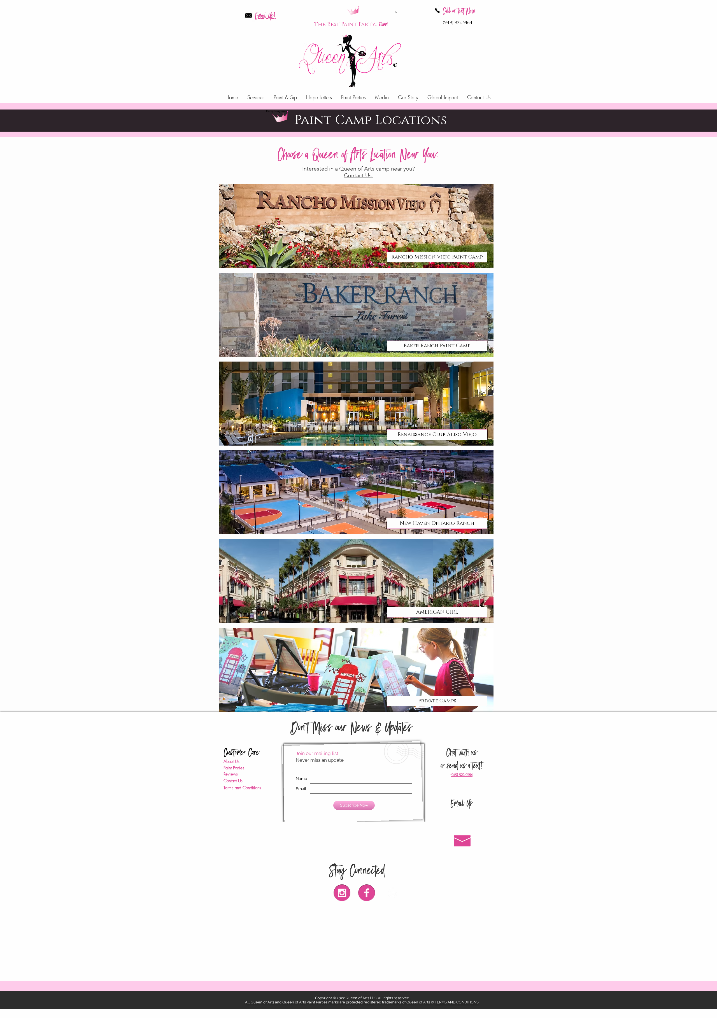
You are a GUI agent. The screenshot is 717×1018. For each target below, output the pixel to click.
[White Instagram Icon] (342, 893)
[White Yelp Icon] (391, 893)
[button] (437, 612)
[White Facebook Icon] (367, 893)
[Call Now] (437, 10)
